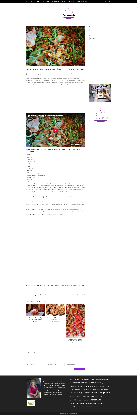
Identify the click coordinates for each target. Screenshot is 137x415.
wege (79, 407)
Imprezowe (57, 74)
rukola (70, 285)
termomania (95, 400)
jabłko (78, 386)
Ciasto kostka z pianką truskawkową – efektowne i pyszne (35, 319)
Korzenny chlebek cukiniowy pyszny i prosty (55, 318)
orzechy (62, 285)
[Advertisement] (55, 100)
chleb (79, 379)
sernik (88, 396)
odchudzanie (87, 389)
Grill (51, 74)
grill (103, 383)
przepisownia (105, 393)
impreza (40, 285)
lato (96, 386)
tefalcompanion (87, 400)
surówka (83, 285)
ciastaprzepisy (85, 379)
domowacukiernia (88, 383)
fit (95, 383)
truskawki (105, 403)
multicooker (74, 389)
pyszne (66, 285)
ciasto (93, 379)
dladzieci (76, 383)
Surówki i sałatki (65, 74)
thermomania (86, 403)
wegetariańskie (88, 407)
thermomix (28, 287)
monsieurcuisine (103, 386)
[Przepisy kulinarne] (31, 402)
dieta (34, 285)
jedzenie (44, 285)
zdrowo (33, 287)
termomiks (74, 403)
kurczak (49, 285)
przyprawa (72, 396)
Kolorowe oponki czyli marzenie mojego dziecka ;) (75, 339)
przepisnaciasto (75, 393)
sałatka (74, 285)
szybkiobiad (73, 400)
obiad (55, 285)
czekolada (106, 379)
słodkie (80, 400)
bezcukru (30, 285)
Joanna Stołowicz (32, 74)
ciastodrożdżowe (100, 379)
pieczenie (104, 389)
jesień (89, 386)
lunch (52, 285)
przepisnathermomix (90, 393)
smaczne (78, 285)
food (37, 285)
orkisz (58, 285)
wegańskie (73, 407)
